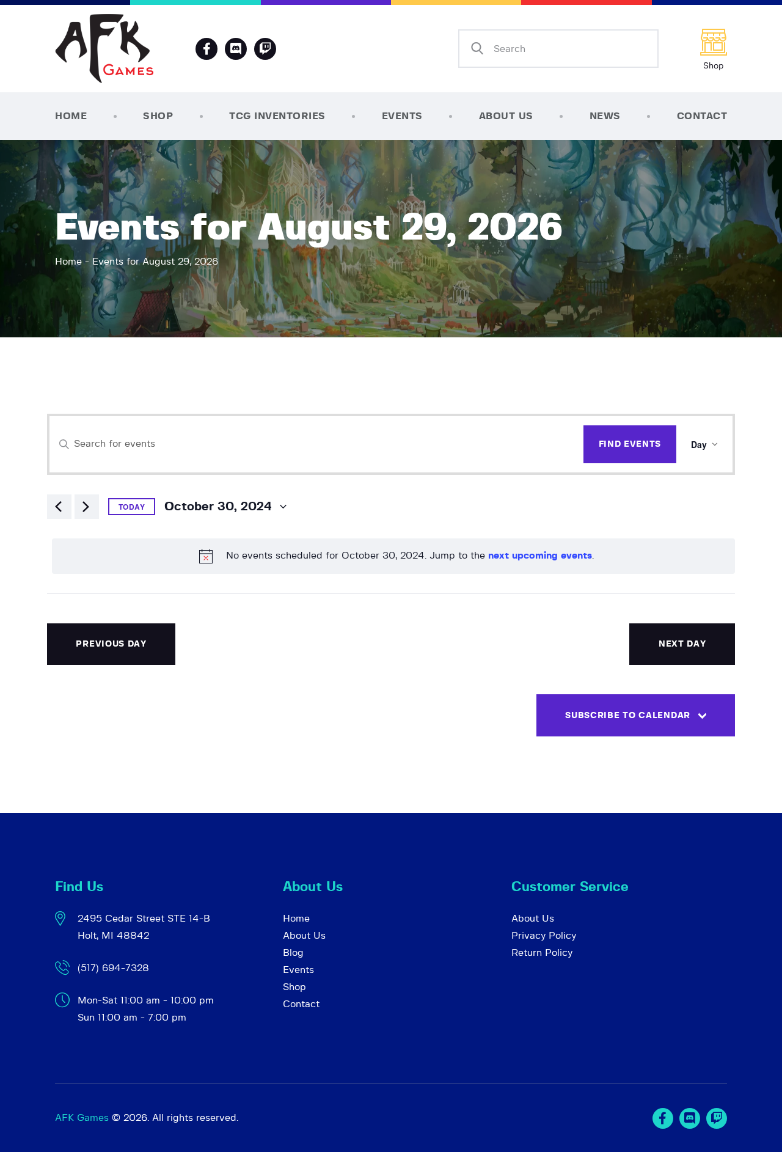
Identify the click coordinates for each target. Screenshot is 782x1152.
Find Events (630, 444)
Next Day (682, 644)
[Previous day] (59, 506)
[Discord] (236, 49)
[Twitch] (716, 1118)
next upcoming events (540, 555)
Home (68, 261)
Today (132, 506)
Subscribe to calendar (627, 715)
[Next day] (87, 506)
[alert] (393, 556)
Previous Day (111, 644)
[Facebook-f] (206, 49)
